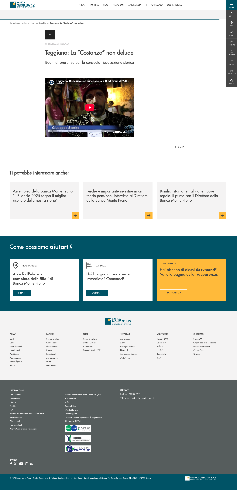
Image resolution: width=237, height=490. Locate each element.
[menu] (130, 5)
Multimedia (162, 333)
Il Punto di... (125, 350)
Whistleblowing (71, 409)
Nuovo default (16, 424)
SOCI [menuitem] (105, 5)
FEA (11, 409)
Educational (15, 421)
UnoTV (160, 350)
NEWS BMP (125, 333)
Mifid (67, 402)
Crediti (148, 478)
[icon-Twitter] (15, 463)
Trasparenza (15, 398)
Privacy (13, 402)
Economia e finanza (128, 353)
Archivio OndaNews (39, 22)
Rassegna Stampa (127, 346)
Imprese (50, 333)
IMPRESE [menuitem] (95, 5)
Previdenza (14, 353)
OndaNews (125, 357)
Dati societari (15, 394)
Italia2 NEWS (162, 338)
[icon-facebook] (11, 463)
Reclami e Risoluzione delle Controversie (27, 413)
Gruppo (196, 353)
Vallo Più (160, 346)
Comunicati (125, 338)
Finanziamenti (16, 346)
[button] (231, 5)
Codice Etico (198, 350)
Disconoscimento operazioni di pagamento (83, 417)
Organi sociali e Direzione (204, 342)
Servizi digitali (52, 338)
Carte (12, 342)
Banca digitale (16, 361)
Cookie (13, 405)
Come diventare (90, 338)
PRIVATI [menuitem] (82, 5)
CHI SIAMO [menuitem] (157, 5)
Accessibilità (70, 405)
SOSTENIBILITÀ (174, 5)
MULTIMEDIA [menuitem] (135, 5)
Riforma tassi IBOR (83, 421)
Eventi (122, 342)
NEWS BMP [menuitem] (118, 5)
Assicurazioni (15, 357)
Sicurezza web (16, 417)
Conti (12, 338)
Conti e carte (51, 342)
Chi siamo (198, 333)
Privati (13, 333)
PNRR (48, 361)
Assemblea (87, 346)
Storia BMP (198, 338)
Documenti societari (202, 346)
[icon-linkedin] (31, 463)
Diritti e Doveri (89, 342)
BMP (158, 357)
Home (26, 22)
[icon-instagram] (26, 463)
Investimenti (15, 350)
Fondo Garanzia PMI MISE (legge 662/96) (90, 394)
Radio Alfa (161, 353)
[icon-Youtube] (21, 463)
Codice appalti (81, 413)
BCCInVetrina (70, 398)
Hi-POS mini (51, 365)
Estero (49, 350)
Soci (85, 333)
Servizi (12, 365)
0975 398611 (135, 394)
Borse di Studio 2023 (92, 350)
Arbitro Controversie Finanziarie (34, 428)
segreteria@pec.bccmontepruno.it (139, 398)
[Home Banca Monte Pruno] (22, 5)
